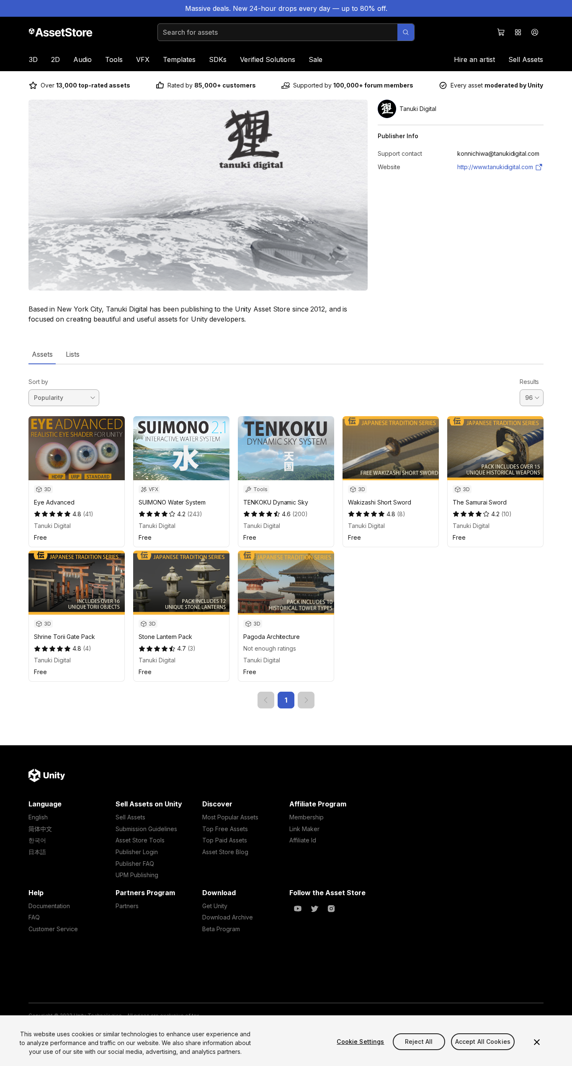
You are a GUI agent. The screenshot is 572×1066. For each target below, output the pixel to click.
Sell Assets (525, 59)
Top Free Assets (225, 828)
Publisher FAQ (135, 863)
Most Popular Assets (230, 817)
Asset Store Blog (225, 851)
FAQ (34, 917)
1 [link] (286, 700)
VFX (142, 59)
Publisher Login (137, 851)
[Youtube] (297, 908)
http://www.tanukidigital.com (495, 166)
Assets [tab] (42, 354)
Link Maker (304, 828)
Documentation (49, 905)
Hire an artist (474, 59)
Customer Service (53, 928)
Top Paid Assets (224, 840)
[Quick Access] (518, 32)
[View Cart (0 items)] (501, 32)
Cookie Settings (360, 1041)
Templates (179, 59)
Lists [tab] (73, 354)
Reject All (419, 1041)
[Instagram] (331, 908)
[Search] (405, 32)
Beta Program (221, 928)
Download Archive (227, 917)
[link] (266, 700)
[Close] (537, 1042)
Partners (127, 905)
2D (55, 59)
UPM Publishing (137, 874)
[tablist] (286, 354)
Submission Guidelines (146, 828)
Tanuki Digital (52, 525)
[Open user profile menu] (534, 32)
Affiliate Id (302, 840)
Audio (82, 59)
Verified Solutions (267, 59)
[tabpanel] (286, 536)
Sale (315, 59)
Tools (114, 59)
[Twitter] (314, 908)
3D (33, 59)
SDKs (218, 59)
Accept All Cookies (483, 1041)
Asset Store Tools (140, 840)
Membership (306, 817)
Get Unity (214, 905)
